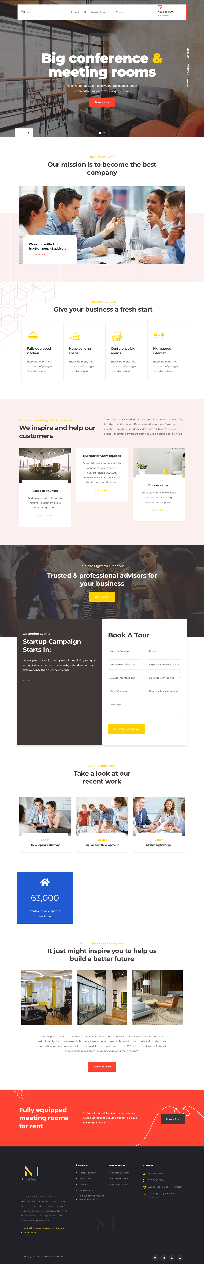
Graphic (45, 839)
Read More (45, 490)
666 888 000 (165, 11)
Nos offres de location (97, 12)
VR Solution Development (45, 845)
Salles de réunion (158, 491)
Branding (158, 839)
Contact (120, 12)
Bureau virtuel (102, 485)
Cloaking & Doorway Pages (158, 845)
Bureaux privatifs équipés (45, 456)
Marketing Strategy (102, 845)
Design (102, 839)
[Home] (25, 12)
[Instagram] (171, 1257)
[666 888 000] (160, 7)
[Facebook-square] (163, 1257)
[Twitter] (155, 1257)
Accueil (75, 12)
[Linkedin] (180, 1257)
